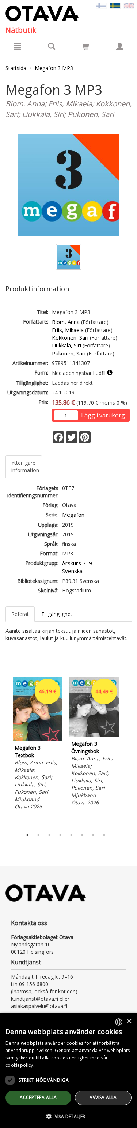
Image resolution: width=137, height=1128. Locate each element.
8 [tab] (104, 835)
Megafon (73, 514)
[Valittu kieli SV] (115, 5)
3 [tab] (49, 835)
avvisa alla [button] (103, 1097)
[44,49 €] (94, 734)
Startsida (15, 68)
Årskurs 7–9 (77, 563)
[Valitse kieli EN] (129, 5)
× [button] (129, 1021)
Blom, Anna (66, 321)
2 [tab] (38, 835)
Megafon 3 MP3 (54, 68)
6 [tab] (82, 835)
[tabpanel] (37, 744)
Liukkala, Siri (66, 345)
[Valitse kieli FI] (101, 5)
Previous (3, 751)
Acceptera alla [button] (38, 1097)
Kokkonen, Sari (70, 337)
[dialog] (68, 1070)
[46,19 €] (37, 738)
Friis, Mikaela (68, 329)
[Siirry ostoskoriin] (85, 46)
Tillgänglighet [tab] (56, 613)
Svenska (72, 570)
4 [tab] (60, 835)
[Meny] (17, 46)
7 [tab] (93, 835)
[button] (68, 1116)
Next (128, 751)
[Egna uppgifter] (120, 46)
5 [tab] (71, 835)
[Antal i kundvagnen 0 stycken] (85, 47)
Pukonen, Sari (68, 353)
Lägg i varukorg (103, 415)
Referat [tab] (20, 613)
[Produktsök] (51, 46)
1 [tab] (27, 835)
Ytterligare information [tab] (25, 466)
